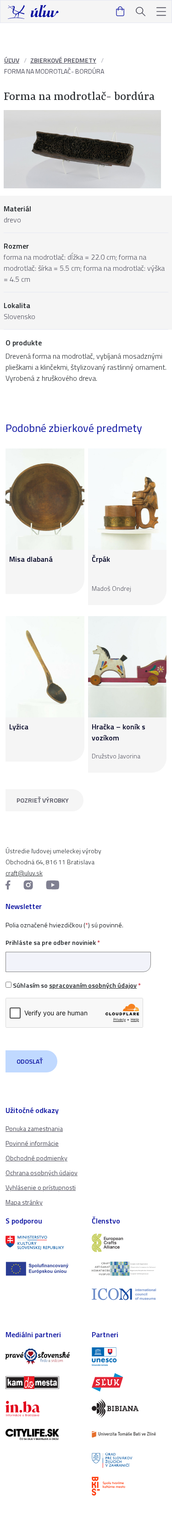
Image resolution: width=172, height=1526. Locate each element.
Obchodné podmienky (36, 1158)
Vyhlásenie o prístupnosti (41, 1187)
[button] (161, 12)
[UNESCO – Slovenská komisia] (129, 1356)
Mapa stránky (24, 1202)
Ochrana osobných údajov (42, 1172)
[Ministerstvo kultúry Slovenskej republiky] (43, 1243)
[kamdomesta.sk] (43, 1382)
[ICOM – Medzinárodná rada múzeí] (129, 1294)
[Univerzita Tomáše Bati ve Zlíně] (129, 1434)
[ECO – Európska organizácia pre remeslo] (129, 1268)
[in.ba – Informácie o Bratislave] (43, 1408)
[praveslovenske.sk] (43, 1356)
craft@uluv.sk (24, 873)
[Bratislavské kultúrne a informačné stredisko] (129, 1486)
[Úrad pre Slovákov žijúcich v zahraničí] (129, 1460)
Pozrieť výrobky (43, 800)
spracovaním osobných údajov (93, 985)
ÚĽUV (11, 60)
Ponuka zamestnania (34, 1128)
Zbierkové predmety (63, 60)
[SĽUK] (129, 1382)
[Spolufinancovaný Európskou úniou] (43, 1268)
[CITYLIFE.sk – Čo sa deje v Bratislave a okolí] (43, 1434)
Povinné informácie (32, 1143)
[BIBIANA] (129, 1408)
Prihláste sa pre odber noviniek (53, 942)
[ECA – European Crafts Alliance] (129, 1243)
